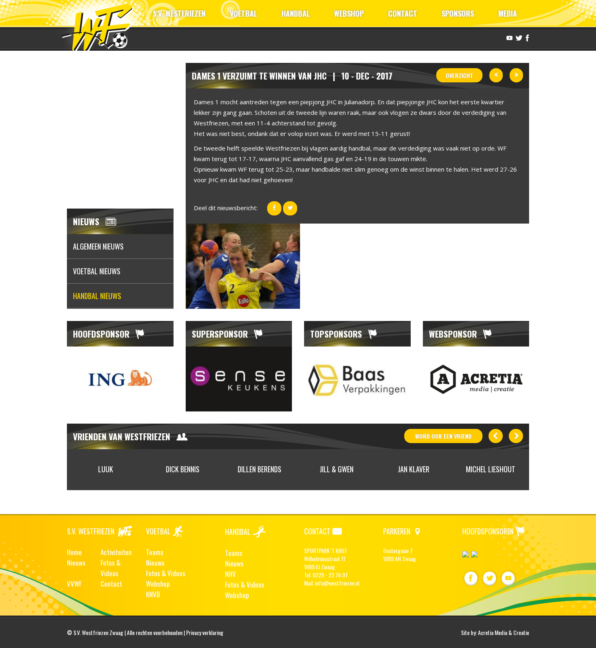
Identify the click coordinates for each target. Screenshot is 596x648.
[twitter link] (518, 37)
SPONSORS (458, 13)
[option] (120, 379)
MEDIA (507, 13)
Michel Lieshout (490, 469)
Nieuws (76, 563)
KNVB (153, 594)
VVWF (74, 584)
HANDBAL (295, 13)
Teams (154, 552)
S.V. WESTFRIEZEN (179, 13)
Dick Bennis (182, 469)
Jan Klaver (413, 469)
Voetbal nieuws (96, 271)
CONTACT (402, 13)
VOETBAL (243, 13)
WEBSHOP (349, 13)
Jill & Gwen (336, 469)
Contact (111, 584)
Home (74, 552)
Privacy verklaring (204, 632)
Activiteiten (116, 552)
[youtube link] (508, 37)
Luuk (105, 469)
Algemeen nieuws (98, 246)
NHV (230, 574)
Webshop (158, 584)
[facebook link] (526, 37)
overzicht (459, 75)
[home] (101, 26)
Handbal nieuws (97, 296)
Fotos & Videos (110, 568)
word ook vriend (443, 436)
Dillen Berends (259, 469)
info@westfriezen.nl (337, 583)
